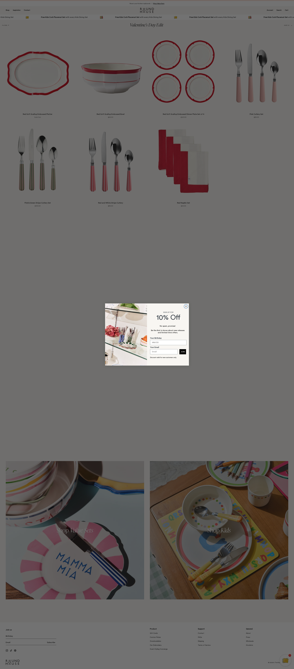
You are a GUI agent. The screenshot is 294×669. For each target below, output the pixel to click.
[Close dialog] (186, 306)
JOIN (183, 352)
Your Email (154, 347)
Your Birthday (156, 338)
